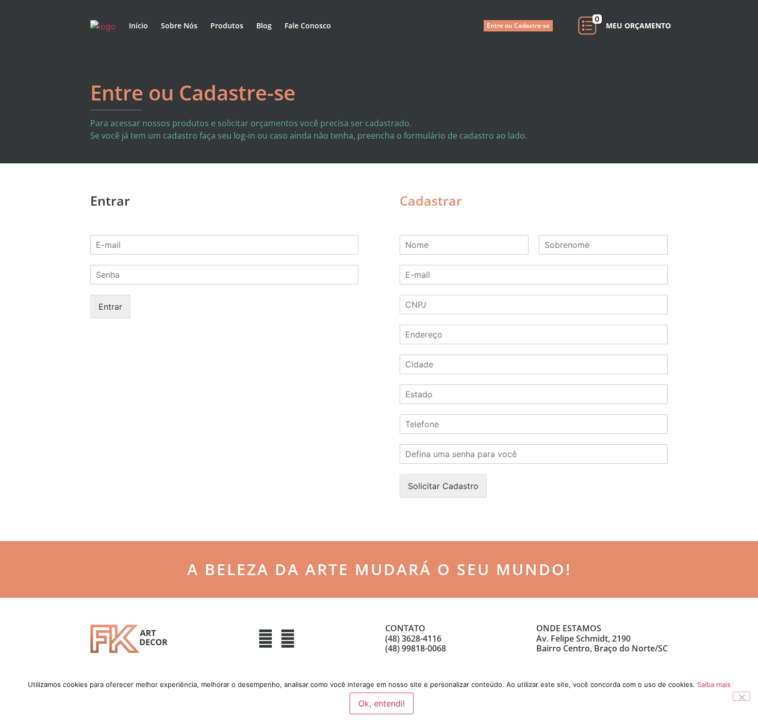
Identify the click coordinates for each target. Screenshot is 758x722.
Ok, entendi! (381, 703)
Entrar (110, 306)
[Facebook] (265, 638)
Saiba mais (714, 684)
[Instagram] (287, 638)
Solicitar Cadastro (443, 486)
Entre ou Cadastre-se (518, 25)
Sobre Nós (179, 25)
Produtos (226, 25)
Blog (264, 25)
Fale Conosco (308, 25)
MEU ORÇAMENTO (638, 25)
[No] (741, 696)
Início (138, 25)
